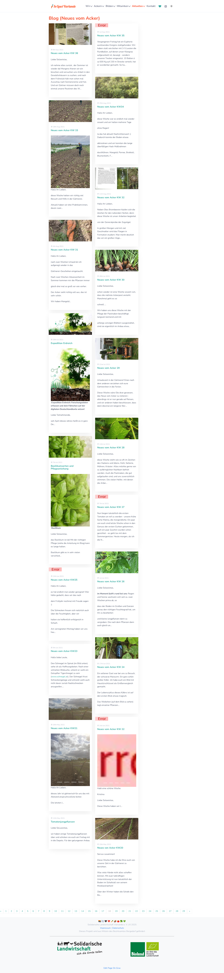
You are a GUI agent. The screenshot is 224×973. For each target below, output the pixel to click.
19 (116, 911)
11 (62, 911)
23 (143, 911)
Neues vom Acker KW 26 (110, 581)
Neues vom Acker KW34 (110, 106)
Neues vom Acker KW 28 (110, 447)
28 (177, 911)
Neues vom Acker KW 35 (110, 35)
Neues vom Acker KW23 (64, 651)
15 (89, 911)
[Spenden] (160, 6)
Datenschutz (118, 928)
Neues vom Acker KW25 (64, 579)
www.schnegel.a (59, 676)
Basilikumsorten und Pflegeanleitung (62, 467)
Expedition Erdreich (61, 343)
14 (82, 911)
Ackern (98, 6)
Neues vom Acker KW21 (64, 728)
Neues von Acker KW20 (110, 847)
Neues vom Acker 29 (108, 367)
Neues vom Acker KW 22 (110, 729)
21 (129, 911)
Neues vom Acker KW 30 (110, 279)
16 (96, 911)
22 (136, 911)
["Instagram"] (166, 6)
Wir (88, 6)
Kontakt (151, 6)
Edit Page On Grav (112, 968)
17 (103, 911)
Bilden (109, 6)
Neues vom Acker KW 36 (64, 53)
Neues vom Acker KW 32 (110, 197)
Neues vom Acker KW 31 (64, 249)
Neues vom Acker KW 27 (110, 507)
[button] (63, 184)
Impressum (105, 928)
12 (69, 911)
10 (55, 911)
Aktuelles (137, 6)
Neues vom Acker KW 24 (110, 667)
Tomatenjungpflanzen (63, 821)
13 (76, 911)
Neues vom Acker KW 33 (64, 130)
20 (123, 911)
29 (183, 911)
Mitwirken (122, 6)
